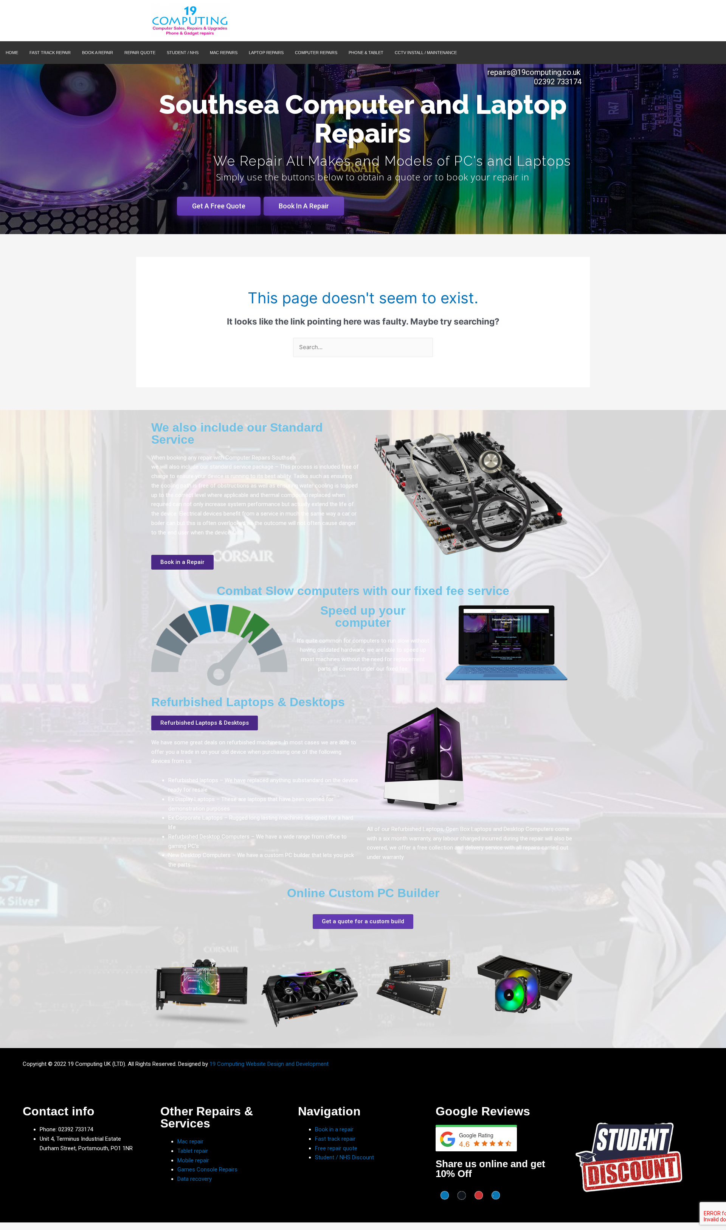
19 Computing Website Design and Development (269, 1064)
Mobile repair (193, 1160)
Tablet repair (192, 1151)
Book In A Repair (304, 206)
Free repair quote (336, 1148)
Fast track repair (335, 1138)
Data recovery (194, 1179)
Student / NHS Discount (344, 1157)
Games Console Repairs (207, 1169)
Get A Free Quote (218, 206)
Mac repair (190, 1141)
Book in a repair (334, 1129)
